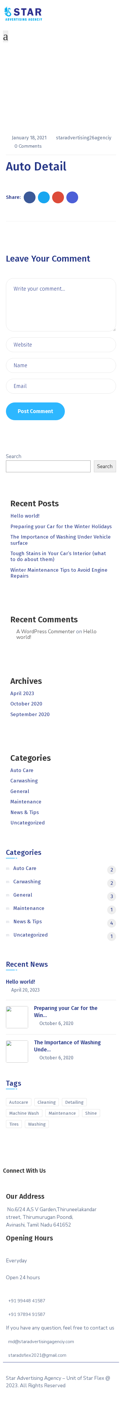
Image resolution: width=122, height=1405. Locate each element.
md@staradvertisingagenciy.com (41, 1342)
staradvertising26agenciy (83, 138)
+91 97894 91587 (26, 1314)
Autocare (18, 1102)
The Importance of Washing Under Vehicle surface (60, 540)
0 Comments (28, 146)
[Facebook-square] (41, 1179)
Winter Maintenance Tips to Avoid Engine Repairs (58, 573)
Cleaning (47, 1102)
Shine (91, 1113)
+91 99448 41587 (26, 1301)
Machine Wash (24, 1113)
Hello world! (24, 516)
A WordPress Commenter (45, 631)
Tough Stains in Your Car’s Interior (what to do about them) (58, 556)
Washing (37, 1124)
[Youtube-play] (80, 1179)
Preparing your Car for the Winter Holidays (61, 526)
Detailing (74, 1102)
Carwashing (24, 781)
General (19, 791)
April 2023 (22, 693)
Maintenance (25, 802)
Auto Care (21, 770)
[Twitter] (54, 1179)
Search (13, 456)
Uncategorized (27, 823)
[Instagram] (67, 1179)
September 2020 (30, 714)
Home (33, 99)
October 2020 (26, 704)
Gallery (54, 99)
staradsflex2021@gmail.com (37, 1355)
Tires (14, 1124)
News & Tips (24, 812)
